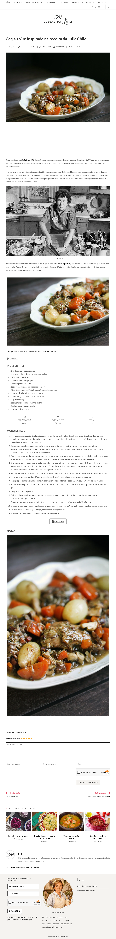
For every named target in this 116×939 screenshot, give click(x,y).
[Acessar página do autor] (10, 854)
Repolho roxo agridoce (18, 836)
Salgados (12, 47)
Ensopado (20, 867)
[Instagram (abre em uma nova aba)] (95, 7)
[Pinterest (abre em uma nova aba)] (92, 7)
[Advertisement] (58, 140)
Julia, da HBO (29, 160)
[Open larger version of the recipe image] (58, 311)
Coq (63, 263)
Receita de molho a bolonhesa (97, 837)
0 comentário (76, 47)
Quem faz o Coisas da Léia (87, 886)
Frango (26, 867)
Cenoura (13, 867)
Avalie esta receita (13, 738)
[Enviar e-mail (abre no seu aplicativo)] (102, 7)
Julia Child (13, 163)
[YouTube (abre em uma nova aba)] (99, 7)
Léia (20, 854)
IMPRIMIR (59, 521)
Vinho (37, 867)
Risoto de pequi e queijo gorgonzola (44, 837)
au (66, 263)
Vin (68, 263)
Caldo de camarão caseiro (71, 837)
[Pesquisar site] (107, 7)
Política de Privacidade (86, 891)
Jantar (32, 867)
